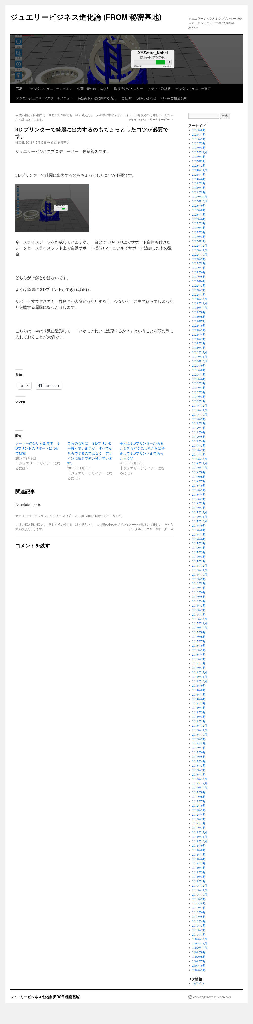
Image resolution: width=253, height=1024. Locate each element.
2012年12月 (199, 779)
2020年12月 (199, 352)
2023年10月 (199, 201)
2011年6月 (199, 859)
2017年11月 (199, 517)
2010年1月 (199, 934)
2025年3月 (199, 161)
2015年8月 (199, 637)
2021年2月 (199, 343)
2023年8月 (199, 210)
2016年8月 (199, 583)
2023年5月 (199, 223)
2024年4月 (199, 188)
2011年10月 (199, 841)
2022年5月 (199, 277)
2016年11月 (199, 570)
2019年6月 (199, 432)
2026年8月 (199, 130)
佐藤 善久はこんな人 (93, 88)
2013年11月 (199, 730)
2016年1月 (199, 614)
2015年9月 (199, 632)
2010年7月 (199, 908)
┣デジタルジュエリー (46, 515)
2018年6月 (199, 485)
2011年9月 (199, 845)
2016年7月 (199, 588)
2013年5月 (199, 757)
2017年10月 (199, 521)
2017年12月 (199, 512)
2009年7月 (199, 961)
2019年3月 (199, 445)
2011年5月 (199, 863)
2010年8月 (199, 903)
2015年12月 (199, 619)
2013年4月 (199, 761)
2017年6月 (199, 539)
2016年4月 (199, 601)
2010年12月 (199, 885)
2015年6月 (199, 645)
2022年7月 (199, 268)
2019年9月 (199, 419)
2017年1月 (199, 561)
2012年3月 (199, 819)
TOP (19, 88)
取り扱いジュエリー (128, 88)
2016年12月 (199, 565)
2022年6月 (199, 272)
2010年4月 (199, 921)
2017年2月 (199, 557)
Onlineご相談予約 (174, 98)
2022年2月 (199, 290)
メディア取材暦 (159, 88)
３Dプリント (71, 515)
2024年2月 (199, 192)
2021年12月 (199, 299)
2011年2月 (199, 877)
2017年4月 (199, 548)
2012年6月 (199, 805)
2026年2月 (199, 148)
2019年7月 (199, 428)
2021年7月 (199, 321)
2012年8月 (199, 797)
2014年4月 (199, 708)
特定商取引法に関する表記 (97, 98)
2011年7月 (199, 854)
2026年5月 (199, 139)
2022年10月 (199, 254)
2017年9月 (199, 525)
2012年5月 (199, 810)
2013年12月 (199, 725)
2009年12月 (199, 939)
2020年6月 (199, 379)
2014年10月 (199, 681)
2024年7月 (199, 174)
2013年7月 (199, 748)
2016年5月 (199, 597)
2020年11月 (199, 357)
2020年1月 (199, 401)
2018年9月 (199, 472)
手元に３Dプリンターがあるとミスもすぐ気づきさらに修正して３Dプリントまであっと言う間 (142, 451)
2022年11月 (199, 250)
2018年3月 (199, 499)
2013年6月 (199, 752)
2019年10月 (199, 414)
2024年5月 (199, 183)
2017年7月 (199, 534)
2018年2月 (199, 503)
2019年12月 (199, 405)
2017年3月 (199, 552)
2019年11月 (199, 410)
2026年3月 (199, 143)
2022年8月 (199, 263)
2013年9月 (199, 739)
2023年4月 (199, 228)
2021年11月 (199, 303)
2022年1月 (199, 294)
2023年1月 (199, 241)
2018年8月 (199, 477)
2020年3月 (199, 392)
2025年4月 (199, 157)
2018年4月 (199, 494)
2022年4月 (199, 281)
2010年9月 (199, 899)
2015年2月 (199, 663)
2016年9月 (199, 579)
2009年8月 (199, 957)
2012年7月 (199, 801)
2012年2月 (199, 823)
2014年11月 (199, 677)
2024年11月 (199, 170)
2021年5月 (199, 330)
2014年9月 (199, 685)
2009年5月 (199, 970)
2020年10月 (199, 361)
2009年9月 (199, 952)
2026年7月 (199, 134)
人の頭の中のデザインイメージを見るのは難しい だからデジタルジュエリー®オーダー (134, 117)
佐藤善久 (64, 142)
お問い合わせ (146, 98)
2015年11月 (199, 623)
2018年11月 (199, 463)
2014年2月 (199, 717)
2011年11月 (199, 837)
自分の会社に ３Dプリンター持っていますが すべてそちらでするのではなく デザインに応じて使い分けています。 (89, 453)
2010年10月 (199, 894)
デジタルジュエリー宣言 (193, 88)
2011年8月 (199, 850)
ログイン (198, 983)
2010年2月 (199, 930)
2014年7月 (199, 694)
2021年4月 (199, 334)
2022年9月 (199, 259)
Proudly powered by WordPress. (212, 997)
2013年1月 (199, 774)
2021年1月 (199, 348)
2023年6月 (199, 219)
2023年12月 (199, 197)
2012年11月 (199, 783)
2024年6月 (199, 179)
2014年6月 (199, 699)
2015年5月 (199, 650)
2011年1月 (199, 881)
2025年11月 (199, 152)
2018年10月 (199, 468)
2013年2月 (199, 770)
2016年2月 (199, 610)
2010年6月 (199, 912)
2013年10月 (199, 734)
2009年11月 (199, 943)
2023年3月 (199, 232)
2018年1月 (199, 508)
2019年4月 (199, 441)
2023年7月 (199, 214)
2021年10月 (199, 308)
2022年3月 (199, 285)
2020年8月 (199, 370)
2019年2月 (199, 450)
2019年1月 (199, 454)
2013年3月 (199, 765)
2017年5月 (199, 543)
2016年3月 (199, 605)
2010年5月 (199, 917)
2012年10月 (199, 788)
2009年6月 (199, 965)
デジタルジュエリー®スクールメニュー (44, 98)
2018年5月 (199, 490)
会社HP (126, 98)
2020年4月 (199, 388)
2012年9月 (199, 792)
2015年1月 (199, 668)
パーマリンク (113, 515)
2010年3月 (199, 925)
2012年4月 (199, 814)
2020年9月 (199, 365)
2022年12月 (199, 245)
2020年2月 (199, 397)
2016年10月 (199, 574)
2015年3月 (199, 659)
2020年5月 (199, 383)
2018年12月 (199, 459)
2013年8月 (199, 743)
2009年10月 (199, 948)
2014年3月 (199, 712)
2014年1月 (199, 721)
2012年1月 (199, 828)
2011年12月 (199, 832)
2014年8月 (199, 690)
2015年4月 (199, 654)
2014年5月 (199, 703)
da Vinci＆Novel (92, 515)
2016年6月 (199, 592)
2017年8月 (199, 530)
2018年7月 (199, 481)
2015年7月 (199, 641)
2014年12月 (199, 672)
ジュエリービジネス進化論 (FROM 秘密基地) (86, 16)
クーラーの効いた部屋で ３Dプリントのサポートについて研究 (37, 448)
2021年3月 (199, 339)
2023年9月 (199, 205)
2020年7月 (199, 374)
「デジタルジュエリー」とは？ (49, 88)
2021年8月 (199, 317)
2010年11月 (199, 890)
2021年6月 (199, 325)
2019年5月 (199, 437)
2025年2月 (199, 165)
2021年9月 (199, 312)
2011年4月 (199, 868)
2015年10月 (199, 628)
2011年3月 (199, 872)
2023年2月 (199, 237)
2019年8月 (199, 423)
